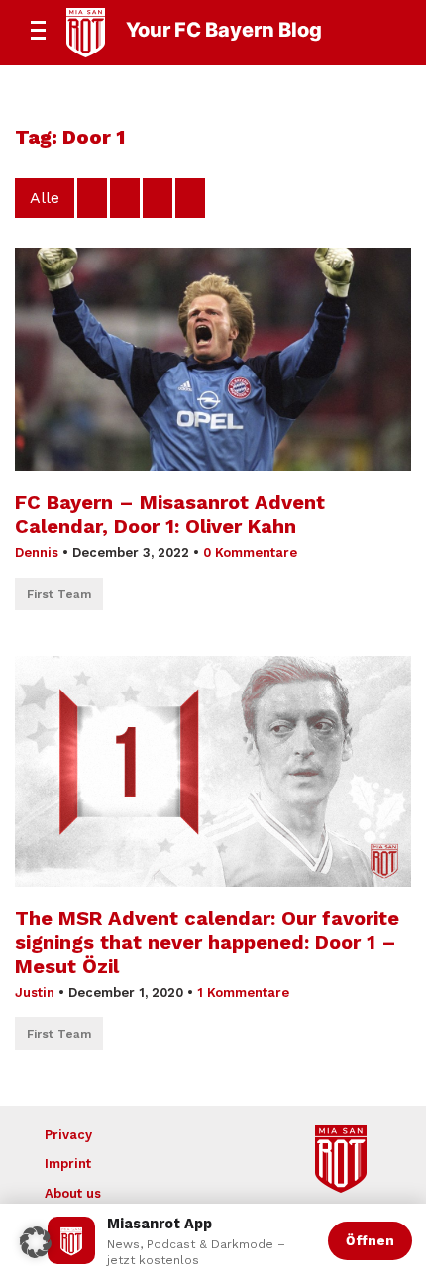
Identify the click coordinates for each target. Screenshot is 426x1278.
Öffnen (370, 1240)
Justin (34, 992)
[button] (35, 1242)
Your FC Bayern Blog (224, 30)
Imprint (68, 1163)
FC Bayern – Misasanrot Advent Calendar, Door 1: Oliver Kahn (170, 514)
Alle (44, 197)
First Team (59, 594)
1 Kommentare (243, 992)
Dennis (36, 552)
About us (73, 1193)
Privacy (68, 1134)
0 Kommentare (250, 552)
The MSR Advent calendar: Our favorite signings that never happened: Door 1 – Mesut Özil (207, 942)
